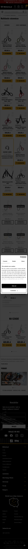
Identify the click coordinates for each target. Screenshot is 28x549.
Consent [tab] (5, 261)
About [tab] (23, 261)
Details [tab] (14, 261)
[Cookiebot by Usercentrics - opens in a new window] (20, 257)
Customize (13, 290)
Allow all (14, 285)
